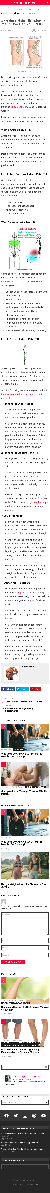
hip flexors (23, 592)
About (22, 1185)
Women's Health (21, 1003)
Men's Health (33, 1043)
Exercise (18, 750)
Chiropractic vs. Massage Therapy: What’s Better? (24, 792)
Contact (14, 1185)
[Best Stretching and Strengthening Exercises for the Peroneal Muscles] (25, 1033)
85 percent (16, 107)
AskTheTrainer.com (24, 2)
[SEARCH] (44, 3)
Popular (19, 9)
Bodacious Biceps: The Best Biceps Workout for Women (25, 1008)
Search (46, 1068)
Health (29, 787)
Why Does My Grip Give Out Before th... (28, 1077)
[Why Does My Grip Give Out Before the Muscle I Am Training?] (25, 737)
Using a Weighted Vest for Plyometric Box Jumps (23, 885)
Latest (8, 9)
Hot (30, 9)
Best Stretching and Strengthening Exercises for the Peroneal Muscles (20, 1051)
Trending (41, 9)
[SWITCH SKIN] (48, 3)
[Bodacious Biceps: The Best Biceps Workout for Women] (25, 990)
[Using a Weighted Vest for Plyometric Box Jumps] (25, 865)
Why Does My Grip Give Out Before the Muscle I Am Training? (21, 755)
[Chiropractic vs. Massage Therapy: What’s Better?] (25, 775)
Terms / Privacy (32, 1185)
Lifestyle (39, 787)
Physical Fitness (11, 1045)
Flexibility (19, 1043)
